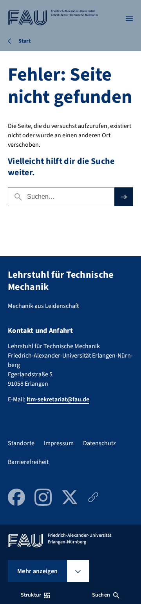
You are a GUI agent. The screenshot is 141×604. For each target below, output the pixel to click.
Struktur (31, 595)
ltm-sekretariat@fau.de (58, 399)
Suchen (101, 595)
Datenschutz (99, 443)
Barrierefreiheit (28, 462)
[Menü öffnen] (129, 18)
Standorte (21, 443)
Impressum (59, 443)
